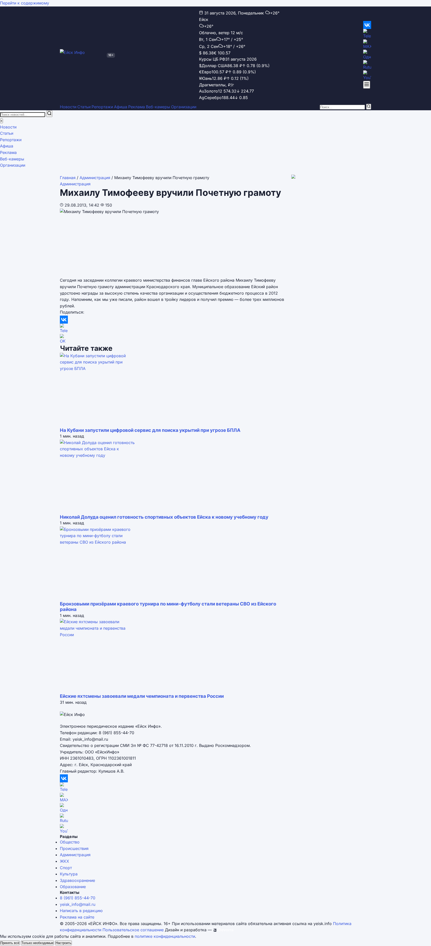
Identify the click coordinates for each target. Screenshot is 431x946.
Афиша (120, 106)
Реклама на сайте (77, 917)
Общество (70, 841)
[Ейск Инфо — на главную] (82, 55)
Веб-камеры (158, 106)
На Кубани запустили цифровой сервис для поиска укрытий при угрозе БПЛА (150, 430)
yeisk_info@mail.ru (77, 904)
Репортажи (102, 106)
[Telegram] (367, 34)
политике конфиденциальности (165, 936)
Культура (69, 873)
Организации (183, 106)
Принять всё (9, 943)
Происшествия (74, 848)
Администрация (95, 177)
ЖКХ (64, 861)
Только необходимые (37, 943)
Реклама (136, 106)
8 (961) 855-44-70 (77, 897)
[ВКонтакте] (367, 25)
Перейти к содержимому (24, 2)
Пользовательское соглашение (133, 929)
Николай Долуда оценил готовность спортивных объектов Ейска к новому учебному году (164, 517)
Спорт (66, 867)
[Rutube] (367, 65)
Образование (73, 886)
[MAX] (367, 44)
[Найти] (368, 107)
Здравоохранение (77, 880)
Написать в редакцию (81, 910)
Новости (68, 106)
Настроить (63, 943)
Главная (68, 177)
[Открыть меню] (366, 85)
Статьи (84, 106)
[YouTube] (367, 75)
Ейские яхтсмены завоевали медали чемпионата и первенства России (142, 696)
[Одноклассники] (367, 55)
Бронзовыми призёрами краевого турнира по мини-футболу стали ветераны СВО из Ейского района (168, 606)
